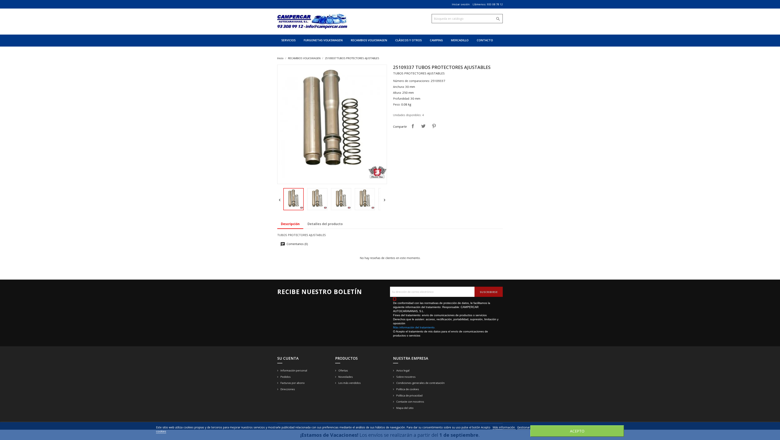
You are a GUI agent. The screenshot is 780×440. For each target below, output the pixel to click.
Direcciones (287, 389)
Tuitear (423, 126)
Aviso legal (403, 370)
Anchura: (398, 87)
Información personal (293, 370)
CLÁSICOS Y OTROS (408, 40)
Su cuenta (288, 358)
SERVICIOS (288, 40)
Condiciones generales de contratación (420, 383)
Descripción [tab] (290, 224)
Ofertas (343, 370)
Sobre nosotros (406, 377)
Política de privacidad (409, 395)
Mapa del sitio (405, 408)
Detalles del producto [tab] (325, 224)
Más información (504, 427)
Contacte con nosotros (410, 401)
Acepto (577, 430)
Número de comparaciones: (411, 81)
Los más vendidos (349, 383)
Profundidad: (401, 98)
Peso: (396, 104)
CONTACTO (485, 40)
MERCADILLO (460, 40)
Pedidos (285, 377)
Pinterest (434, 126)
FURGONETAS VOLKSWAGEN (323, 40)
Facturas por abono (292, 383)
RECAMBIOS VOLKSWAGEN (369, 40)
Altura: (397, 93)
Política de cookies (407, 389)
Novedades (345, 377)
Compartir (413, 126)
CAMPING (436, 40)
